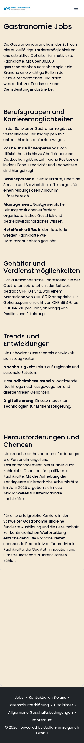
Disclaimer (63, 705)
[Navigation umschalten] (76, 8)
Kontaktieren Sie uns (47, 697)
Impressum (42, 720)
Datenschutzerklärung (28, 705)
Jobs (19, 697)
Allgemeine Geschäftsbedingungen (40, 712)
